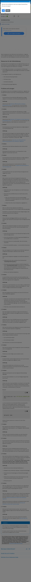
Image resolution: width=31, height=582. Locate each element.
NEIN (7, 10)
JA (3, 10)
